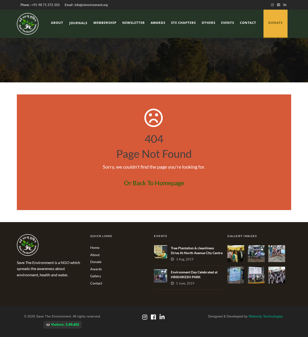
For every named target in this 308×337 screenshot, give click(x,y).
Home (94, 247)
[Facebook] (279, 5)
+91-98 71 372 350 (45, 5)
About (57, 22)
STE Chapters (183, 22)
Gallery (95, 276)
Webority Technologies (266, 316)
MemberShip (104, 22)
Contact (248, 22)
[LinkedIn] (285, 5)
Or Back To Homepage (154, 183)
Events (227, 22)
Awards (158, 22)
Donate (95, 262)
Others (208, 22)
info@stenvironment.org (91, 5)
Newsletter (133, 22)
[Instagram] (273, 5)
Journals (78, 23)
